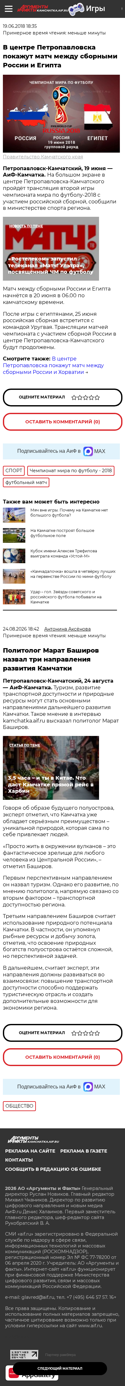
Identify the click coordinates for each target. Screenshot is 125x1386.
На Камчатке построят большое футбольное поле (62, 533)
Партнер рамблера (60, 1355)
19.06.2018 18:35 (20, 26)
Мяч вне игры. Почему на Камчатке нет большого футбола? (69, 513)
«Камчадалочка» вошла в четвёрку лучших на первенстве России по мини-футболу (72, 574)
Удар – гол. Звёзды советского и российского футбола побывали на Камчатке (66, 596)
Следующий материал (60, 1369)
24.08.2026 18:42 (21, 629)
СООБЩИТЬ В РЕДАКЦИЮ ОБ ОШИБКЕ (53, 1169)
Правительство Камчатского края (43, 157)
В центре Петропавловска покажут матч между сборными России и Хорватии (53, 365)
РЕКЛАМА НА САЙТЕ (30, 1151)
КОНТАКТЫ (19, 1160)
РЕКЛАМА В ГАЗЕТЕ (83, 1151)
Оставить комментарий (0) (62, 422)
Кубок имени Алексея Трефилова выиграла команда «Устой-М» (63, 553)
